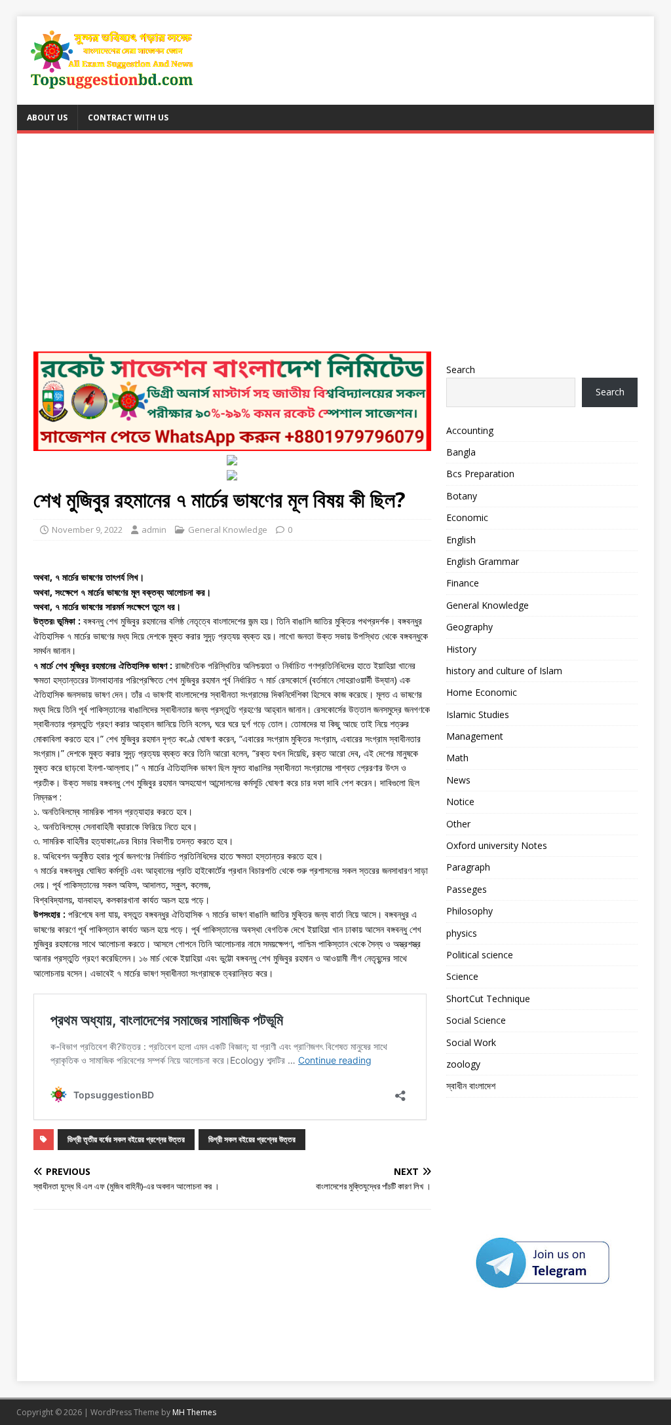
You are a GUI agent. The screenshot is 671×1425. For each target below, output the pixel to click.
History (461, 649)
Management (474, 736)
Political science (479, 954)
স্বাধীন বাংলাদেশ (470, 1085)
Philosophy (469, 911)
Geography (469, 627)
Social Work (471, 1042)
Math (457, 757)
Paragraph (468, 867)
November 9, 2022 (87, 529)
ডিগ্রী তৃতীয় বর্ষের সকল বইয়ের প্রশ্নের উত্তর (126, 1139)
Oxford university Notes (496, 845)
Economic (467, 517)
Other (458, 824)
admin (154, 529)
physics (461, 933)
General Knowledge (227, 529)
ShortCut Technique (488, 998)
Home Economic (481, 692)
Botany (461, 496)
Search (460, 369)
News (458, 780)
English (461, 539)
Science (462, 976)
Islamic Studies (477, 714)
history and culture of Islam (504, 670)
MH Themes (194, 1412)
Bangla (461, 452)
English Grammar (482, 561)
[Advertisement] (335, 248)
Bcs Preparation (480, 473)
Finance (462, 583)
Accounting (469, 430)
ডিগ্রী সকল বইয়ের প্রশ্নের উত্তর (252, 1139)
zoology (463, 1064)
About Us (47, 117)
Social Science (476, 1020)
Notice (460, 801)
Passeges (466, 889)
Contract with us (128, 117)
